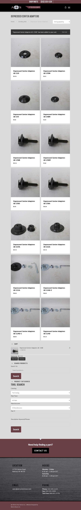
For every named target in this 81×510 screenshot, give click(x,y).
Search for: (14, 366)
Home (12, 22)
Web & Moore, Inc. (15, 507)
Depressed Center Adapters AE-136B (31, 348)
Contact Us (40, 450)
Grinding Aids (22, 22)
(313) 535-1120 (46, 1)
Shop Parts (33, 1)
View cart (64, 32)
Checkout (21, 359)
